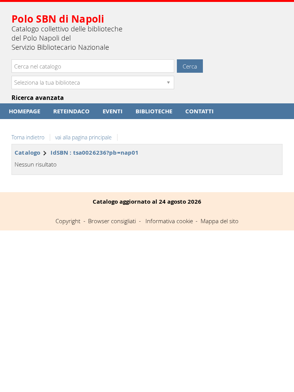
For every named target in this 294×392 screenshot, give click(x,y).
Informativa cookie (169, 221)
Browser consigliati (112, 221)
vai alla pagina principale (83, 137)
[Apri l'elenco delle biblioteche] (168, 82)
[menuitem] (24, 111)
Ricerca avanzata (37, 98)
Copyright (68, 221)
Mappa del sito (219, 221)
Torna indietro (27, 137)
